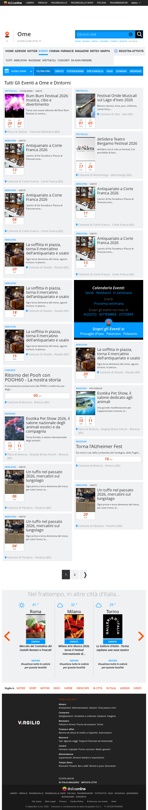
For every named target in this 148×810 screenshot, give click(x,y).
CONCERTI (64, 60)
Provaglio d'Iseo (92, 333)
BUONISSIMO (68, 797)
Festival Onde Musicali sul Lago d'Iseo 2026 (117, 97)
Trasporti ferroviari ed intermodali (96, 740)
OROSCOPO (83, 688)
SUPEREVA (81, 797)
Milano (74, 611)
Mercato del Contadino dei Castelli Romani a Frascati (35, 648)
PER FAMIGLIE (95, 71)
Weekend (103, 292)
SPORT (32, 688)
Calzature (101, 716)
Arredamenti (65, 707)
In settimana (122, 292)
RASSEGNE (35, 60)
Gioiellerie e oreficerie (85, 716)
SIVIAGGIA (120, 793)
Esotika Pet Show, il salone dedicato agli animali (114, 397)
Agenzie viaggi (71, 740)
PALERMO (104, 41)
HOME (9, 51)
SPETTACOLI (49, 60)
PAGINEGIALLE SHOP (82, 3)
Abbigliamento (66, 716)
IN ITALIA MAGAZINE (69, 782)
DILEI (110, 793)
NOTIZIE (32, 51)
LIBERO (30, 3)
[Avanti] (83, 574)
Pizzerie (73, 765)
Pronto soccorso (86, 749)
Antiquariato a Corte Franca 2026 (44, 147)
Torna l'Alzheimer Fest (99, 446)
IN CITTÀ (97, 688)
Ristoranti (63, 765)
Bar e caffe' (83, 765)
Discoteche (110, 765)
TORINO (114, 41)
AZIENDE (20, 51)
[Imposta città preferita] (7, 34)
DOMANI (121, 71)
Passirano (113, 333)
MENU (134, 3)
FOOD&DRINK (75, 71)
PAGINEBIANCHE (119, 3)
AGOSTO (90, 314)
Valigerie (111, 716)
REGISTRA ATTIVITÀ (131, 51)
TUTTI (9, 60)
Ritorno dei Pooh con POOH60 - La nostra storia (33, 377)
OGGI (110, 71)
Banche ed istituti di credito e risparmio (78, 732)
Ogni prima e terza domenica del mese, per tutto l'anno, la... (47, 488)
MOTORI (44, 688)
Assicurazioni (105, 732)
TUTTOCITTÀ (101, 793)
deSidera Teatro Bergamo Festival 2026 (117, 141)
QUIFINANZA (132, 793)
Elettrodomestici (80, 707)
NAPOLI (94, 41)
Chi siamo (36, 801)
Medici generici (103, 749)
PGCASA (101, 3)
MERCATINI (20, 60)
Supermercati (65, 757)
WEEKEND (136, 71)
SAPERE (68, 688)
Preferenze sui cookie (97, 801)
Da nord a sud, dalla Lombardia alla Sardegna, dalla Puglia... (108, 452)
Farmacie (63, 749)
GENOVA (123, 41)
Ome (24, 34)
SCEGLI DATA (18, 71)
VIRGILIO (42, 3)
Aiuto (113, 801)
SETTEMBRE (108, 314)
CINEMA (54, 51)
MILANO (86, 41)
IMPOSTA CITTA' (89, 782)
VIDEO (56, 688)
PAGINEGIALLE (59, 3)
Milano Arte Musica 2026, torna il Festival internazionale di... (74, 650)
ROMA (78, 41)
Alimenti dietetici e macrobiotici (88, 757)
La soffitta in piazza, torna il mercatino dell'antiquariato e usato (47, 249)
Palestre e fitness (67, 724)
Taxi (61, 740)
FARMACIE (67, 51)
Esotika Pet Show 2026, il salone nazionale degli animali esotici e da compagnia (48, 425)
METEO (94, 51)
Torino (112, 611)
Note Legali (50, 801)
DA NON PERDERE (81, 60)
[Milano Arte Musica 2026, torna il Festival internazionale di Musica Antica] (74, 626)
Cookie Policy (76, 801)
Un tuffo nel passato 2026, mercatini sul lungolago (44, 476)
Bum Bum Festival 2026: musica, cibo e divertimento (47, 100)
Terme (100, 724)
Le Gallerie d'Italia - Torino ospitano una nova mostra (112, 648)
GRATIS (59, 71)
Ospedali (73, 749)
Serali (89, 292)
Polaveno (130, 333)
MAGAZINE (82, 51)
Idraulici (93, 707)
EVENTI (43, 51)
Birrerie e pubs (96, 765)
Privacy (63, 801)
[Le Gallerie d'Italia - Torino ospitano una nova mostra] (112, 626)
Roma (35, 611)
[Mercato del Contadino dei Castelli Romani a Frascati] (35, 626)
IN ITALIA (133, 41)
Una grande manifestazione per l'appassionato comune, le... (114, 409)
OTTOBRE (126, 314)
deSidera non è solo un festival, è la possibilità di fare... (116, 151)
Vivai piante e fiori (107, 707)
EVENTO (35, 641)
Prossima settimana (109, 303)
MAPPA (105, 51)
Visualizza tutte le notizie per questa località (35, 665)
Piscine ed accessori (86, 724)
